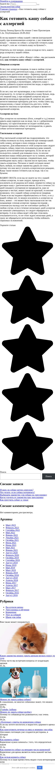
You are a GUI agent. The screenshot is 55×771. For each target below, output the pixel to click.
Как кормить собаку (9, 739)
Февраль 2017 (12, 590)
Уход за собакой (13, 615)
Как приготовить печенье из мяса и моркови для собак (26, 729)
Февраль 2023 (12, 527)
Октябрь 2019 (12, 558)
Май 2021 (10, 548)
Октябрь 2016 (12, 593)
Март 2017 (11, 588)
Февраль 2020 (12, 555)
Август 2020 (12, 553)
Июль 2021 (11, 542)
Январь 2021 (12, 550)
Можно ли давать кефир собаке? (15, 699)
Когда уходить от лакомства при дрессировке (21, 497)
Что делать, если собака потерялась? (17, 492)
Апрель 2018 (12, 580)
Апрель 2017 (12, 585)
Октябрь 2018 (12, 575)
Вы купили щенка (14, 607)
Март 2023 (11, 525)
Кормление (11, 612)
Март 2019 (11, 570)
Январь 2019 (12, 573)
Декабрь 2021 (12, 537)
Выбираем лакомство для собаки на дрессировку (23, 495)
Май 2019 (10, 568)
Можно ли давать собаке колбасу (16, 712)
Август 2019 (12, 563)
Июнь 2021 (11, 545)
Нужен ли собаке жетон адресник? (16, 490)
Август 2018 (12, 578)
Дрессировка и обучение (17, 610)
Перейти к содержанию (11, 1)
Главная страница (8, 9)
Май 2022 (10, 532)
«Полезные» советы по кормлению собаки (20, 722)
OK (39, 768)
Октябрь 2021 (12, 540)
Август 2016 (12, 595)
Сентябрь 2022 (13, 530)
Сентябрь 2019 (13, 560)
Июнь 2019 (11, 565)
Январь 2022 (12, 535)
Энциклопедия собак (10, 6)
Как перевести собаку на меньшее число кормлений (25, 749)
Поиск (3, 472)
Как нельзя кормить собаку (13, 757)
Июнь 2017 (11, 583)
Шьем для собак (13, 617)
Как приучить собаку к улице (14, 500)
